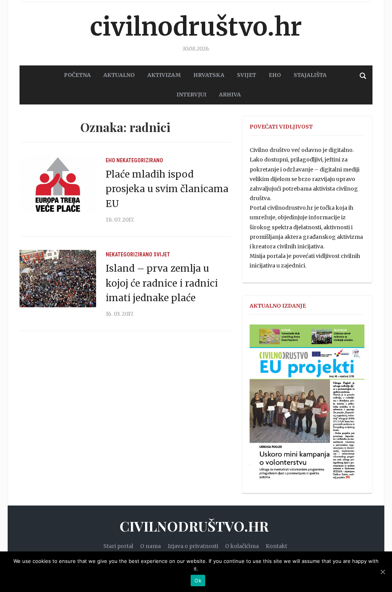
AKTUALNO (119, 75)
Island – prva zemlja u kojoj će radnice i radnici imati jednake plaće (162, 283)
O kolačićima (242, 546)
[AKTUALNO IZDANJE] (307, 405)
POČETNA (77, 75)
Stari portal (118, 546)
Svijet (162, 254)
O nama (150, 546)
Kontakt (276, 546)
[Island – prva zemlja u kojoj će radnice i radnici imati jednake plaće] (58, 278)
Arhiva (230, 94)
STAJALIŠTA (310, 75)
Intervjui (191, 94)
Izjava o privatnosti (193, 546)
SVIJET (246, 75)
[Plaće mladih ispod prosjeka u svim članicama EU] (58, 183)
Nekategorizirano (139, 160)
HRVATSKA (208, 75)
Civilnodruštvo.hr (196, 26)
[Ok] (382, 572)
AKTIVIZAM (164, 75)
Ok (197, 580)
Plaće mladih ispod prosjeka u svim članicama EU (167, 189)
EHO (275, 75)
